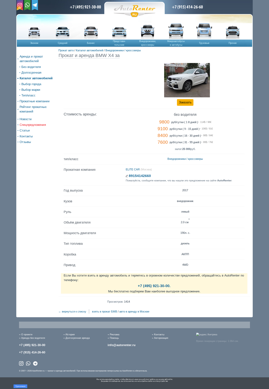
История (70, 334)
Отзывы (25, 142)
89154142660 (140, 176)
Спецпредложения (33, 125)
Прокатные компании (35, 101)
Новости (26, 119)
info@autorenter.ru (121, 345)
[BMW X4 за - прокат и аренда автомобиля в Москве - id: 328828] (187, 80)
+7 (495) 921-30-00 (32, 345)
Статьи (25, 130)
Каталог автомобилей (89, 50)
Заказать (185, 102)
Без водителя (31, 67)
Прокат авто (66, 50)
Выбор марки (30, 89)
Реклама (114, 334)
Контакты (26, 136)
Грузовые (204, 43)
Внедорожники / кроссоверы (123, 50)
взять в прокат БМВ (104, 311)
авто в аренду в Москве (134, 311)
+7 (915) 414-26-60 (32, 352)
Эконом (34, 43)
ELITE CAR (133, 169)
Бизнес (91, 43)
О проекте (26, 334)
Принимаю (20, 386)
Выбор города (31, 84)
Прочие (233, 43)
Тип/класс (28, 95)
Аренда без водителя (33, 338)
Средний (62, 43)
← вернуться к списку (72, 311)
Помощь (114, 338)
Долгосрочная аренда (78, 338)
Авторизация (161, 338)
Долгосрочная (31, 72)
